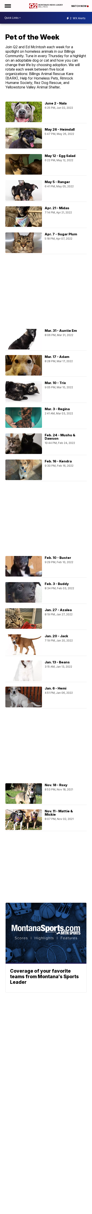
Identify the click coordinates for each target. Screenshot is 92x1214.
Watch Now (79, 6)
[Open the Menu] (7, 6)
